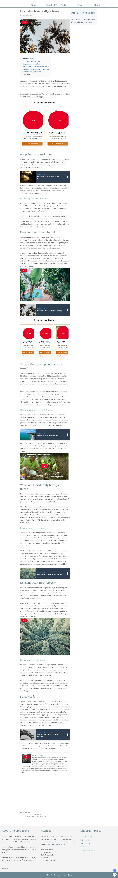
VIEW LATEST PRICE (32, 143)
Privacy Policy (85, 840)
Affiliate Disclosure (87, 850)
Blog (79, 5)
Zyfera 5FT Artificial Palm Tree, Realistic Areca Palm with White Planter (32, 133)
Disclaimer (84, 847)
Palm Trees (26, 812)
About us (5, 868)
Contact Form (60, 845)
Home (34, 5)
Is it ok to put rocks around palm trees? (34, 816)
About (97, 5)
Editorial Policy (86, 837)
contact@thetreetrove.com (53, 842)
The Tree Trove (56, 875)
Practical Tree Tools (56, 5)
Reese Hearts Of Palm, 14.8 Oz (62, 342)
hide (31, 58)
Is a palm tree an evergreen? (31, 814)
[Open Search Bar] (112, 5)
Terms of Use (85, 844)
